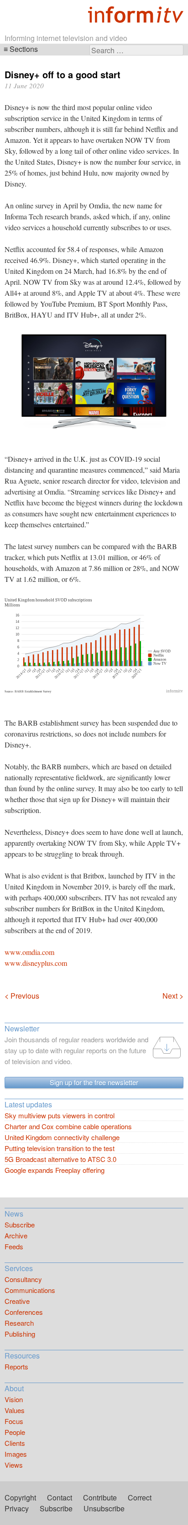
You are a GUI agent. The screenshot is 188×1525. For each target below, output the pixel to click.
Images (16, 1454)
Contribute (100, 1497)
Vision (14, 1399)
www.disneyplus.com (36, 963)
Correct (139, 1497)
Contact (59, 1497)
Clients (15, 1443)
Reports (16, 1366)
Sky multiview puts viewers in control (60, 1115)
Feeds (14, 1246)
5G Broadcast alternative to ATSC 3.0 (60, 1159)
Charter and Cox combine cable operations (68, 1126)
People (15, 1432)
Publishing (20, 1333)
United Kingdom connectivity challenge (62, 1137)
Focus (14, 1421)
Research (19, 1323)
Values (15, 1410)
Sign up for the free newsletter (94, 1082)
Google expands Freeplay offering (54, 1170)
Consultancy (23, 1279)
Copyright (20, 1497)
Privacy (17, 1508)
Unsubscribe (104, 1508)
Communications (30, 1290)
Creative (17, 1301)
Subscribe (20, 1224)
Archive (16, 1235)
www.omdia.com (29, 952)
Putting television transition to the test (60, 1148)
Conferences (24, 1312)
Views (14, 1464)
